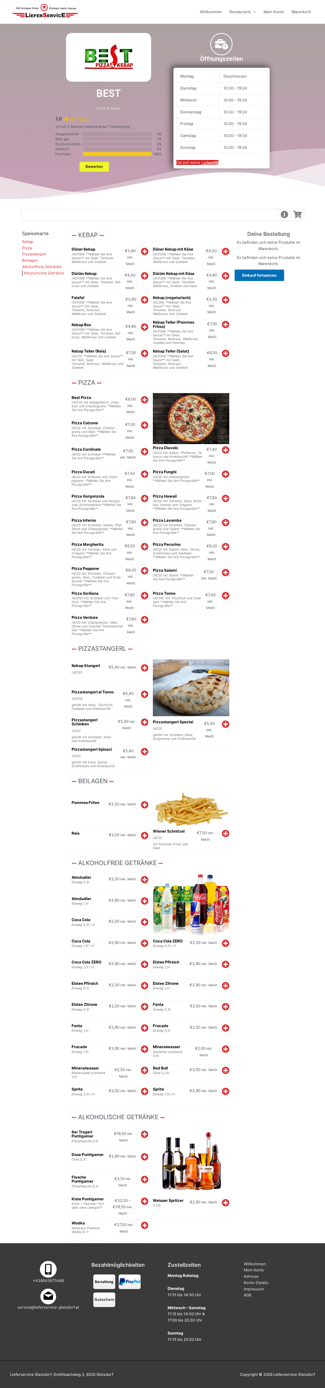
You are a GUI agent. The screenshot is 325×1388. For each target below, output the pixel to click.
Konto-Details (256, 1282)
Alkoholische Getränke (44, 273)
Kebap (27, 241)
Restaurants (240, 11)
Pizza (27, 247)
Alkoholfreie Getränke (41, 266)
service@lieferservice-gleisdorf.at (48, 1307)
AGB (247, 1295)
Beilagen (30, 260)
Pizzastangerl (34, 254)
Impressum (254, 1289)
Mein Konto (274, 11)
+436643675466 (48, 1280)
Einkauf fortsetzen (259, 275)
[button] (284, 214)
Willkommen (211, 11)
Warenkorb (301, 11)
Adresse (251, 1276)
